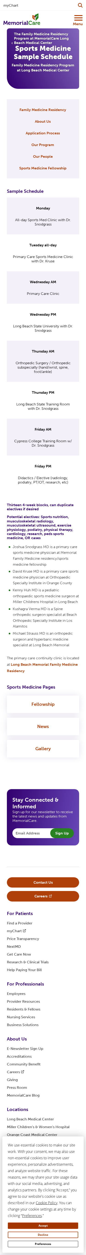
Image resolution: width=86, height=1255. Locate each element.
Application (43, 133)
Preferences (43, 1244)
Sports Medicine (43, 168)
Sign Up (62, 833)
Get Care (19, 954)
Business (23, 1025)
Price (23, 939)
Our (42, 145)
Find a (19, 923)
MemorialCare (23, 1095)
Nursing (21, 1017)
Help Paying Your (24, 970)
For (20, 913)
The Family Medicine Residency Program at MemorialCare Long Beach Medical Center (41, 38)
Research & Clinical (28, 962)
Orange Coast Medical (32, 1135)
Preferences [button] (32, 1215)
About (43, 121)
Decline (43, 1235)
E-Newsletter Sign (25, 1048)
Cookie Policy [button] (46, 1202)
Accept (43, 1226)
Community (24, 1064)
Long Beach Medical (30, 1119)
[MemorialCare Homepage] (21, 19)
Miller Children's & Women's (38, 1127)
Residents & (23, 1009)
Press (17, 1087)
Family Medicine (42, 110)
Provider (23, 1001)
